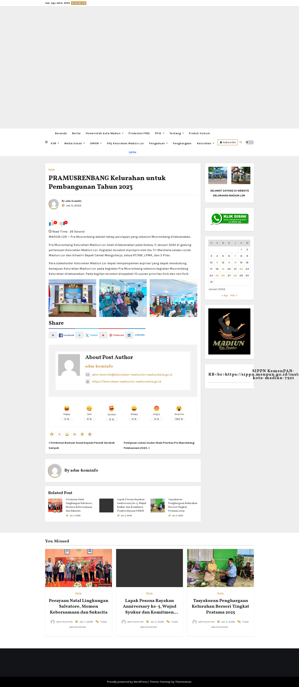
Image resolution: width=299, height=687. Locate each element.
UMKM (95, 143)
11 (217, 262)
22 (241, 269)
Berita (76, 133)
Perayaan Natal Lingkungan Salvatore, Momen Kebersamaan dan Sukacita (78, 607)
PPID (158, 133)
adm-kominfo (73, 201)
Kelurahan (204, 143)
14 (235, 262)
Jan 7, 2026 (74, 515)
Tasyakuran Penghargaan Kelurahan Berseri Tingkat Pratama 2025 (220, 607)
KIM (54, 143)
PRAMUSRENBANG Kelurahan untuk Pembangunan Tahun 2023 (107, 183)
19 (223, 269)
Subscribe (229, 142)
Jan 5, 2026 (126, 515)
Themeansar (183, 681)
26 (223, 275)
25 (217, 275)
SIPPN (132, 152)
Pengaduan (157, 143)
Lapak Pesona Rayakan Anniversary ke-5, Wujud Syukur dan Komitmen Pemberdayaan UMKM (149, 609)
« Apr (224, 295)
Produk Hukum (199, 133)
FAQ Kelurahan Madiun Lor (125, 143)
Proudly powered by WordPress (127, 681)
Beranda (61, 133)
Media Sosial (73, 143)
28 (235, 275)
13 (229, 262)
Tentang (176, 133)
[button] (46, 142)
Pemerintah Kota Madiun (103, 133)
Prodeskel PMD (139, 133)
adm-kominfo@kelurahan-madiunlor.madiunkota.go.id (132, 374)
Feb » (233, 295)
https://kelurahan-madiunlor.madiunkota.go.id (126, 381)
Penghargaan (182, 143)
